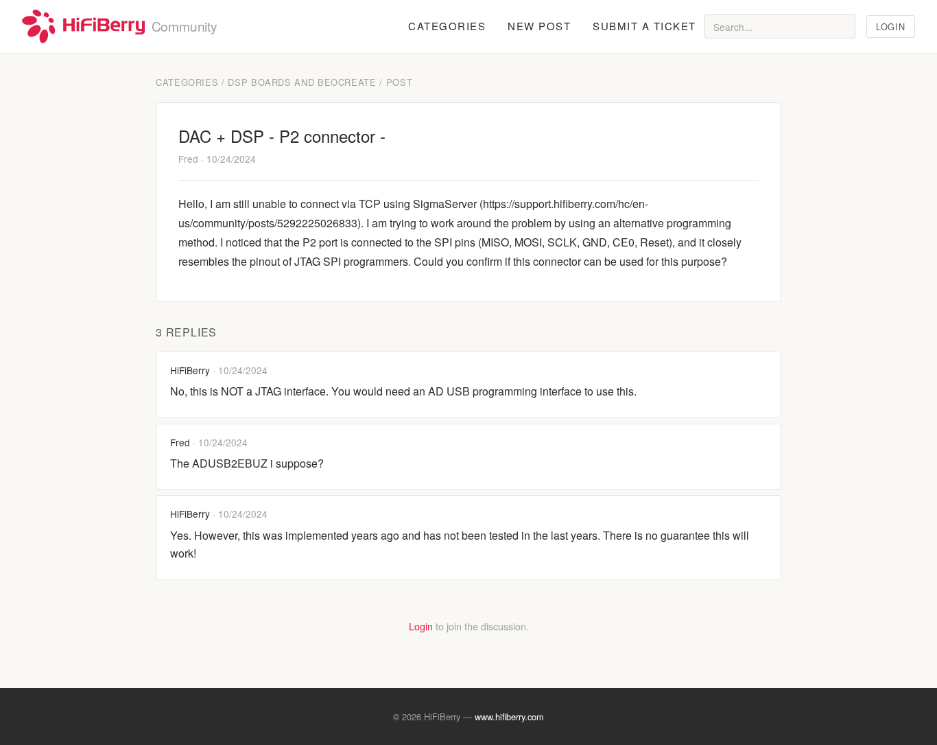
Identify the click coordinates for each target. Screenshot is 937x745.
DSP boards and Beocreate (302, 82)
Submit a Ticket (644, 26)
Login (890, 26)
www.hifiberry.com (509, 716)
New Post (539, 26)
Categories (447, 26)
